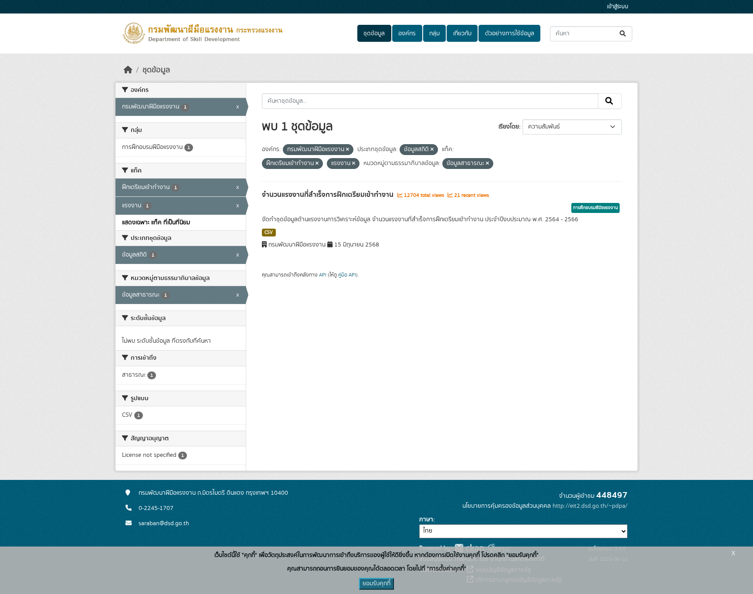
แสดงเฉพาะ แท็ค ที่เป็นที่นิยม (156, 222)
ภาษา (426, 519)
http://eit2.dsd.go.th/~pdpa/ (590, 506)
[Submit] (623, 33)
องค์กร (407, 33)
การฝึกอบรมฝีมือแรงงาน (595, 208)
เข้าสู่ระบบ (617, 7)
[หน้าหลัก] (128, 70)
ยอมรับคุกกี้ (376, 583)
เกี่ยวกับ (462, 33)
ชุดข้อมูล (374, 33)
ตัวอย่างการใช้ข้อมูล (509, 33)
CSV (269, 232)
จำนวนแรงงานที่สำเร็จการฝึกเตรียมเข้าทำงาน (328, 194)
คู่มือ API (347, 275)
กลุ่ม (434, 33)
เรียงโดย (509, 126)
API (322, 275)
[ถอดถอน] (347, 149)
